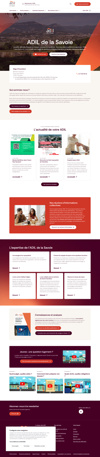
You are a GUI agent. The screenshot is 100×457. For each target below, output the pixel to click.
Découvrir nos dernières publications (47, 328)
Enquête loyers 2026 (73, 160)
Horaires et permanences (58, 54)
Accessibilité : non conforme (64, 454)
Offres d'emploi (13, 454)
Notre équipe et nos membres (20, 111)
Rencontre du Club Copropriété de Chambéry (49, 161)
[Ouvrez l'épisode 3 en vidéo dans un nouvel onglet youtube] (77, 386)
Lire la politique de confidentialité (17, 441)
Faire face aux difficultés (79, 441)
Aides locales (57, 436)
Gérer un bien (76, 439)
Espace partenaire (83, 4)
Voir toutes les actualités (50, 184)
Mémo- (59, 441)
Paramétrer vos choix (39, 446)
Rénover (75, 436)
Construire (76, 434)
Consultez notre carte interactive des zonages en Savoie (52, 333)
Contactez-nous (41, 54)
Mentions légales (51, 454)
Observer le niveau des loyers (76, 277)
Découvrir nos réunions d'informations (62, 227)
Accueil (11, 16)
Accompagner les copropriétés (21, 255)
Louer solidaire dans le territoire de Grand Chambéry (49, 278)
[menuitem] (87, 10)
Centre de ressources (60, 433)
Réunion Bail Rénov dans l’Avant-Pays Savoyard (22, 161)
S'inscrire (14, 413)
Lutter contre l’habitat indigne (21, 277)
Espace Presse (35, 454)
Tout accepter (15, 446)
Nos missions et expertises (19, 106)
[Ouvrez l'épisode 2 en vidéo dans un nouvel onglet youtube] (50, 386)
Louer (74, 429)
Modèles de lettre (59, 438)
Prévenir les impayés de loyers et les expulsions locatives (70, 255)
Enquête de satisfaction (24, 454)
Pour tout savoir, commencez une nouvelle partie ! (35, 361)
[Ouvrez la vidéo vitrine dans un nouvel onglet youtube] (74, 356)
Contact (43, 454)
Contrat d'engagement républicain (81, 454)
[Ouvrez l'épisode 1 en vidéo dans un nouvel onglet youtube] (22, 383)
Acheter (75, 431)
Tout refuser (26, 446)
